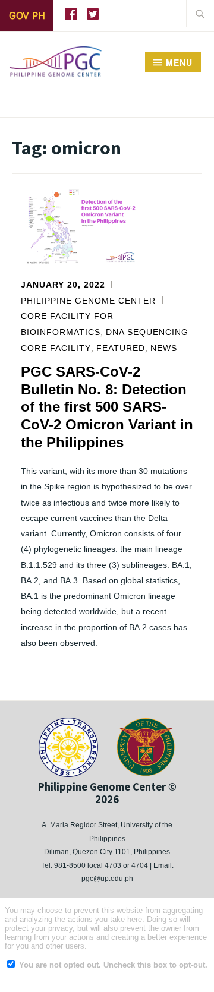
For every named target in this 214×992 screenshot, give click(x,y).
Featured (120, 348)
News (163, 348)
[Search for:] (200, 13)
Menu (179, 62)
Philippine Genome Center (88, 300)
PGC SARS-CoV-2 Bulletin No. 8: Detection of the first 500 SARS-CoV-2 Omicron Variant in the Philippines (107, 407)
